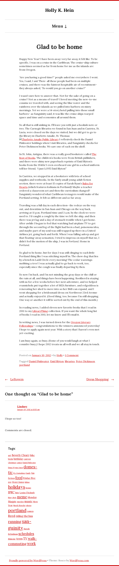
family (28, 473)
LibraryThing (40, 311)
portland (24, 364)
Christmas (12, 463)
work (31, 543)
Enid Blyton (57, 361)
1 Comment (72, 355)
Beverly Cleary (20, 455)
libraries (70, 361)
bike (32, 455)
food (18, 478)
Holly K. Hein (59, 10)
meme (22, 497)
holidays (16, 487)
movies (20, 501)
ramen (30, 511)
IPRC (11, 492)
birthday (18, 458)
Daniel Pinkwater (39, 361)
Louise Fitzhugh (27, 492)
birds (10, 459)
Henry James (18, 482)
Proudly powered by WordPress (28, 560)
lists (17, 492)
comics (19, 463)
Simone (12, 538)
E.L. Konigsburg (19, 473)
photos (28, 505)
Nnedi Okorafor (19, 505)
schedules (26, 533)
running (14, 521)
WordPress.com (79, 560)
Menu (57, 26)
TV (25, 538)
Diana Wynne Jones (15, 468)
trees (19, 538)
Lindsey (22, 406)
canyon (27, 459)
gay (9, 482)
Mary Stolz (12, 497)
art (9, 455)
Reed (11, 516)
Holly (60, 355)
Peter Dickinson (85, 361)
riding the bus (24, 516)
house (28, 488)
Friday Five (29, 478)
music (28, 501)
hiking (27, 482)
